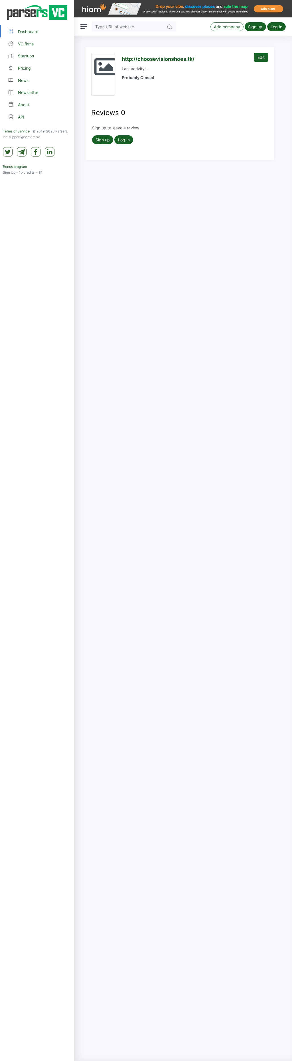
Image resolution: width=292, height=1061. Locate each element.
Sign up (255, 26)
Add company (227, 26)
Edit (261, 57)
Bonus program (15, 166)
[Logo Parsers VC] (37, 12)
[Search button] (169, 26)
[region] (37, 530)
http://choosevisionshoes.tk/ (158, 59)
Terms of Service (16, 131)
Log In (276, 26)
